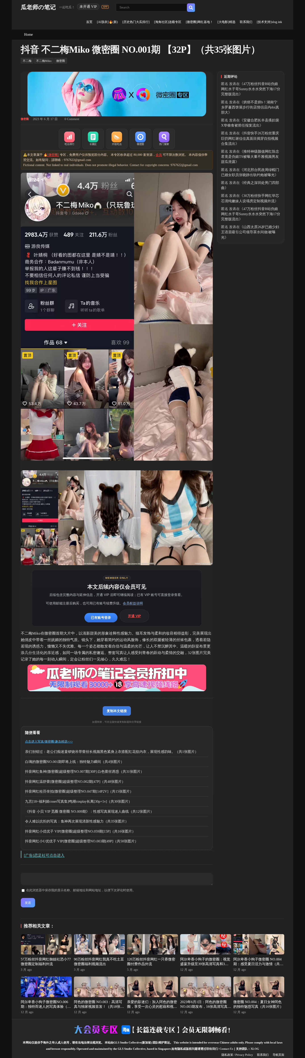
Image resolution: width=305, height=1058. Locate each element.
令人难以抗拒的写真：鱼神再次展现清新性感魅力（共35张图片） (77, 821)
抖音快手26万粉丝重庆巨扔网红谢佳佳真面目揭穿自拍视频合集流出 (250, 138)
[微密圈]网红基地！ (199, 22)
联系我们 (246, 22)
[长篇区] (93, 139)
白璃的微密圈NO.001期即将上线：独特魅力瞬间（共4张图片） (74, 762)
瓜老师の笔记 (38, 7)
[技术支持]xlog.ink (269, 22)
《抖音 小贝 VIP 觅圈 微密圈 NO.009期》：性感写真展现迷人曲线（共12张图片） (89, 811)
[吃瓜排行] (69, 139)
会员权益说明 (133, 603)
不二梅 (27, 60)
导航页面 (278, 1054)
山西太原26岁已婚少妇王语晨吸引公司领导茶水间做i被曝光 (250, 232)
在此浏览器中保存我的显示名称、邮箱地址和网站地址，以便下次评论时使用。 (81, 890)
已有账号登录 (101, 617)
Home (28, 34)
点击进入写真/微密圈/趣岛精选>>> (49, 741)
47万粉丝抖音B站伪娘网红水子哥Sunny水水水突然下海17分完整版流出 (250, 89)
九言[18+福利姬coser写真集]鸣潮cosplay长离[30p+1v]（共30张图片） (78, 801)
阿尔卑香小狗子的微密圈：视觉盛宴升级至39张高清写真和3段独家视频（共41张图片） (205, 964)
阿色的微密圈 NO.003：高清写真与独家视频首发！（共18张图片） (99, 1006)
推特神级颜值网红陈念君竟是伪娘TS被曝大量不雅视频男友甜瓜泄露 (250, 157)
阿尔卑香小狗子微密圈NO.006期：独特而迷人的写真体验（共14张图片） (46, 1006)
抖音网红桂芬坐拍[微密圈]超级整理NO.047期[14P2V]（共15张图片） (79, 791)
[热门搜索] (164, 139)
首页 (89, 22)
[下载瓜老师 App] (105, 7)
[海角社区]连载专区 (167, 22)
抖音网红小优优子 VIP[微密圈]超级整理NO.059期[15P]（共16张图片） (80, 831)
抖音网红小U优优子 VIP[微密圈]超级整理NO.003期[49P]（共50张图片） (81, 841)
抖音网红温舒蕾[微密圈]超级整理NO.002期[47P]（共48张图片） (75, 781)
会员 (159, 154)
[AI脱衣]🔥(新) (107, 22)
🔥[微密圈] (51, 154)
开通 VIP (134, 616)
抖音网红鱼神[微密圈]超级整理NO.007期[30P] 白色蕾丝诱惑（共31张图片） (84, 771)
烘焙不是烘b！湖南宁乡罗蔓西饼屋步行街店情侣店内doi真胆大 (250, 107)
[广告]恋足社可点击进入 (44, 855)
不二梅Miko (44, 60)
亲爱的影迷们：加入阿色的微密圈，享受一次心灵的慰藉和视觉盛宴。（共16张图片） (152, 1006)
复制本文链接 (117, 711)
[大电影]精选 (226, 22)
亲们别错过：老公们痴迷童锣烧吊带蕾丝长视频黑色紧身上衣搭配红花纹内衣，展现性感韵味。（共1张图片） (111, 752)
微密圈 (60, 60)
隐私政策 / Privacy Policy (237, 1054)
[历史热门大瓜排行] (136, 22)
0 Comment (72, 119)
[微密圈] (140, 139)
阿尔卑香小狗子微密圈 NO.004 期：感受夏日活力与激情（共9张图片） (257, 964)
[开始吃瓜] (116, 139)
